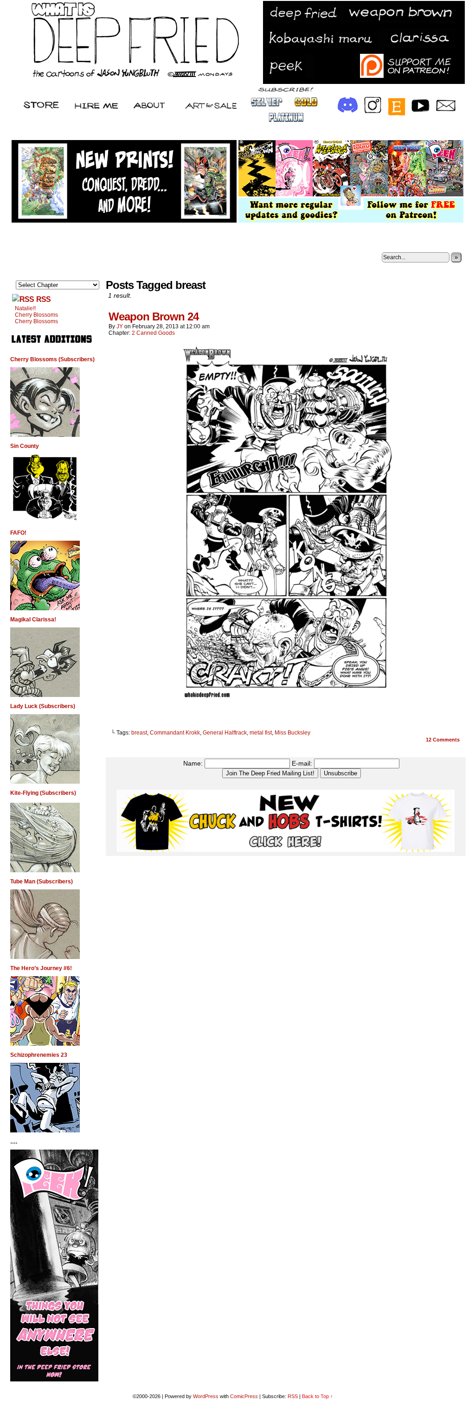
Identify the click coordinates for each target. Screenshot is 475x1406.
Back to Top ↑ (317, 1396)
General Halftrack (225, 732)
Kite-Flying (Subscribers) (43, 793)
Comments (443, 739)
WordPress (205, 1396)
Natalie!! (25, 308)
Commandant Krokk (175, 732)
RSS (43, 299)
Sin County (24, 446)
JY (119, 326)
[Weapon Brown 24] (286, 704)
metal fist (261, 732)
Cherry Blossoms (36, 315)
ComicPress (244, 1396)
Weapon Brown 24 (154, 316)
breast (139, 732)
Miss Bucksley (292, 732)
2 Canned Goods (153, 333)
